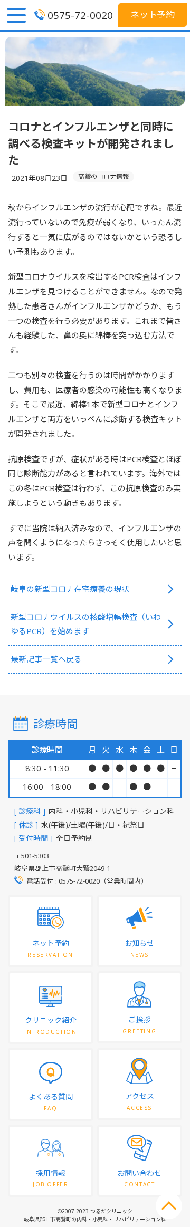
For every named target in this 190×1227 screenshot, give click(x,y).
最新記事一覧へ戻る (46, 659)
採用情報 (50, 1178)
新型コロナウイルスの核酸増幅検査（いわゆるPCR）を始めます (86, 624)
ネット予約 (152, 14)
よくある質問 (50, 1101)
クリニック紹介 (50, 1025)
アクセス (139, 1101)
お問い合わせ (139, 1178)
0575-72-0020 (80, 15)
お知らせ (139, 948)
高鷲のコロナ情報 (103, 176)
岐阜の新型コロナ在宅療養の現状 (70, 588)
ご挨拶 (139, 1024)
